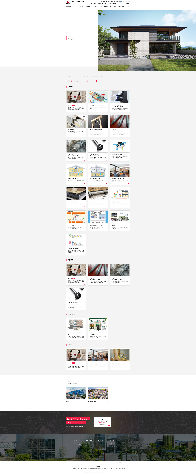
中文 (126, 1)
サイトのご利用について (74, 468)
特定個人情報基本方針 (97, 468)
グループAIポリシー (111, 468)
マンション (84, 81)
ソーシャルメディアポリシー (104, 468)
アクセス (128, 6)
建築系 (75, 443)
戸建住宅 (68, 81)
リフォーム (93, 81)
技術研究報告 (105, 6)
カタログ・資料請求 (110, 1)
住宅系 (75, 442)
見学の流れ (100, 444)
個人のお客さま (93, 3)
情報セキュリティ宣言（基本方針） (83, 468)
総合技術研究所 (69, 6)
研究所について (113, 440)
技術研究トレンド (89, 6)
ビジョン (111, 442)
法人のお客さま (100, 3)
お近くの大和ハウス (104, 1)
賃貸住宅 (76, 81)
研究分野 (81, 6)
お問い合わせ (116, 1)
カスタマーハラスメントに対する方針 (120, 468)
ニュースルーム (122, 3)
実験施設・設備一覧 (113, 446)
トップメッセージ (113, 443)
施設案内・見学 (101, 443)
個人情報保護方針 (90, 468)
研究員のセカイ (97, 6)
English (124, 1)
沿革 (111, 444)
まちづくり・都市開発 (77, 444)
